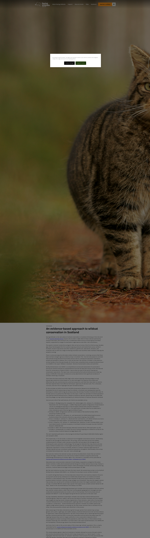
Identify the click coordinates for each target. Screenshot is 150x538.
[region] (75, 60)
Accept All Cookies (81, 63)
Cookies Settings (69, 63)
